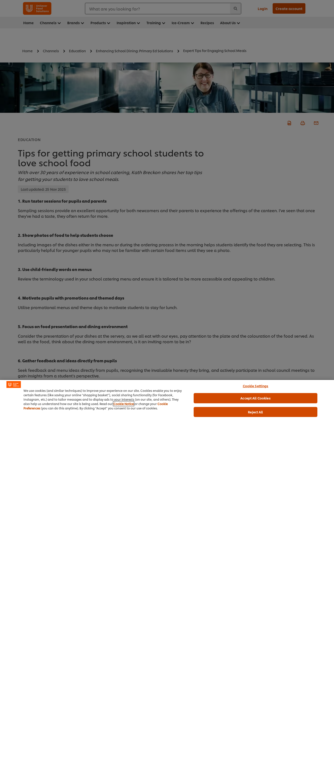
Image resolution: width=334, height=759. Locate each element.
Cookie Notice (123, 404)
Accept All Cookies (255, 398)
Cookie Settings (255, 386)
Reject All (255, 412)
